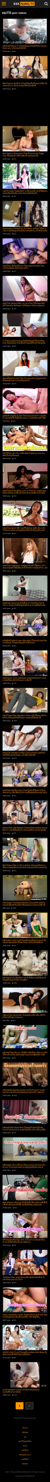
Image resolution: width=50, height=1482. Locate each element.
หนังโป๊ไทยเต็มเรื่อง (25, 1441)
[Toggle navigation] (4, 4)
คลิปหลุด (25, 1432)
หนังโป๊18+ (25, 1450)
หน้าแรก (25, 1428)
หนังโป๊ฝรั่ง (25, 1459)
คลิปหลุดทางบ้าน (25, 1455)
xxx (25, 1437)
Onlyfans (25, 1464)
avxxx (25, 1446)
